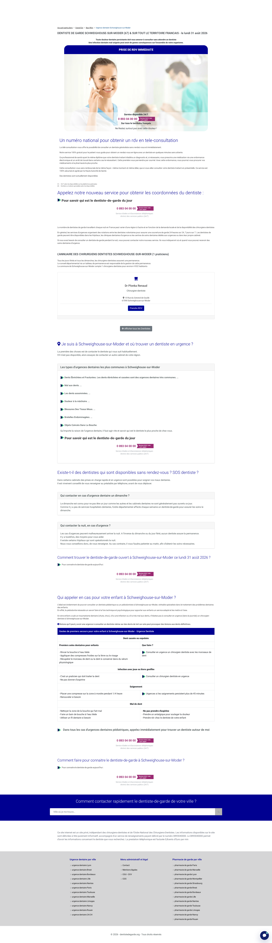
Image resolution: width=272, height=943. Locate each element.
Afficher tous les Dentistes (137, 328)
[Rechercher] (218, 811)
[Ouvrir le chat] (264, 935)
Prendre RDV (136, 308)
